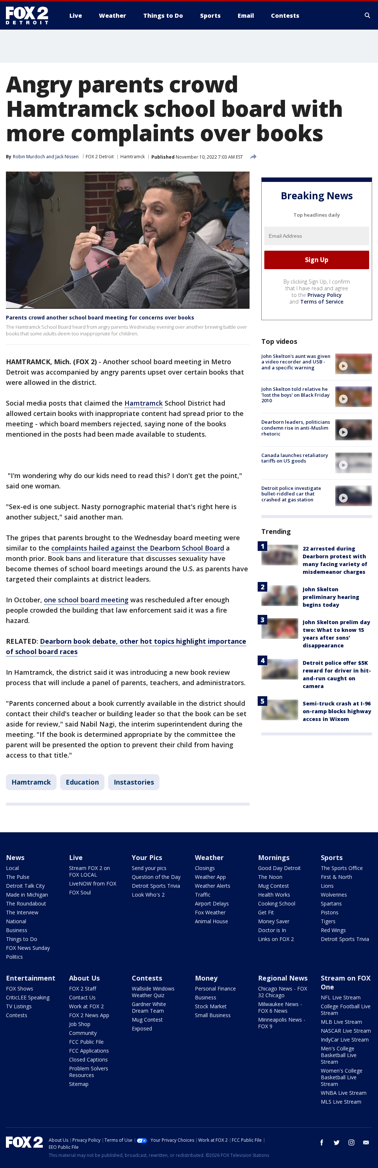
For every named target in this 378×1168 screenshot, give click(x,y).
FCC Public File (86, 1041)
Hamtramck (132, 156)
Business (16, 930)
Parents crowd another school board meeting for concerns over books (100, 317)
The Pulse (18, 876)
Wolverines (334, 894)
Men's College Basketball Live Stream (339, 1055)
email (366, 1142)
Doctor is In (272, 930)
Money (206, 978)
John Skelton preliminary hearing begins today (331, 597)
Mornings (273, 857)
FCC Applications (89, 1050)
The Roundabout (26, 903)
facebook (322, 1142)
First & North (336, 876)
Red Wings (333, 930)
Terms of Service (321, 301)
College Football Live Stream (346, 1009)
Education (82, 782)
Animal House (211, 921)
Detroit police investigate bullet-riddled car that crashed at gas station (291, 494)
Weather (209, 857)
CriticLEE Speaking (27, 997)
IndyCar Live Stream (345, 1039)
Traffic (202, 894)
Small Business (213, 1015)
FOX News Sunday (28, 947)
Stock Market (211, 1006)
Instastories (134, 782)
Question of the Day (156, 876)
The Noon (270, 876)
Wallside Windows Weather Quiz (153, 992)
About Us (84, 978)
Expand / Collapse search (367, 15)
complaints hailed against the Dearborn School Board (137, 548)
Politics (14, 956)
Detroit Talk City (25, 885)
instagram (351, 1142)
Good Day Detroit (279, 867)
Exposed (142, 1028)
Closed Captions (88, 1059)
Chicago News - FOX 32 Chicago (282, 992)
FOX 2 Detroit (100, 156)
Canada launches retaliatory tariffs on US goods (294, 458)
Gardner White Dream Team (149, 1007)
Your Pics (147, 857)
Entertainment (30, 978)
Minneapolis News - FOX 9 (281, 1023)
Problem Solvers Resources (88, 1072)
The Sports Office (342, 867)
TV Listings (19, 1006)
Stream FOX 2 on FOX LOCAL (89, 871)
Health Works (274, 894)
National (16, 921)
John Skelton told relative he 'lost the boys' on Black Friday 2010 (295, 395)
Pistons (330, 912)
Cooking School (276, 903)
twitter (337, 1142)
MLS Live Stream (341, 1101)
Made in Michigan (27, 894)
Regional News (282, 978)
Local (12, 867)
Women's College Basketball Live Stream (341, 1077)
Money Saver (273, 921)
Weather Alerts (212, 885)
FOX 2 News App (89, 1015)
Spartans (331, 903)
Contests (16, 1015)
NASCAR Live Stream (346, 1030)
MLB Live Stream (341, 1021)
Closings (205, 867)
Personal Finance (215, 988)
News (15, 857)
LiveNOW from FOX (92, 883)
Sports (332, 857)
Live (76, 857)
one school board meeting (86, 599)
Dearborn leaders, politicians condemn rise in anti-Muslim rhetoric (295, 428)
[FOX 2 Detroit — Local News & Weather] (30, 15)
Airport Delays (212, 903)
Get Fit (266, 912)
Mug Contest (273, 885)
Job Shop (79, 1023)
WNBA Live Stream (344, 1092)
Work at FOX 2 (86, 1006)
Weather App (210, 876)
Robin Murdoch (29, 156)
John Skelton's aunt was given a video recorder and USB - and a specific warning (295, 362)
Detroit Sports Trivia (156, 885)
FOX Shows (19, 988)
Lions (327, 885)
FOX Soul (80, 892)
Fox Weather (210, 912)
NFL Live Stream (341, 997)
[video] (353, 363)
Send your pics (149, 867)
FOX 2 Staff (82, 988)
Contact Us (82, 997)
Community (83, 1032)
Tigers (328, 921)
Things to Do (21, 938)
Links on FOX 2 (276, 938)
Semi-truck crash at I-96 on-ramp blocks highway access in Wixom (337, 711)
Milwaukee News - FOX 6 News (280, 1007)
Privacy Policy (324, 294)
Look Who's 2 (148, 894)
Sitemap (79, 1083)
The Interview (22, 912)
